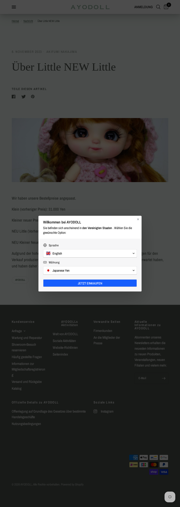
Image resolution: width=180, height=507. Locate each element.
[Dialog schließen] (138, 219)
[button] (90, 253)
